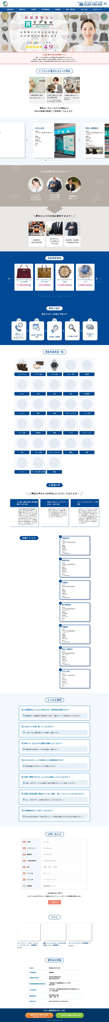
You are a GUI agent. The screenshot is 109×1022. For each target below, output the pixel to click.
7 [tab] (63, 160)
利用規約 (70, 896)
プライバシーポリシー (60, 896)
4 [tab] (57, 50)
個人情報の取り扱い (52, 893)
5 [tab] (57, 160)
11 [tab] (68, 296)
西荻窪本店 (10, 9)
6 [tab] (60, 160)
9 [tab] (62, 296)
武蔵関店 (58, 9)
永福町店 (33, 9)
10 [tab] (65, 296)
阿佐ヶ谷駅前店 (70, 9)
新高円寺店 (22, 9)
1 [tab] (51, 50)
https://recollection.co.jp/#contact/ (58, 1001)
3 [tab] (55, 50)
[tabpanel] (54, 32)
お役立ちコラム (97, 9)
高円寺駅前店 (46, 9)
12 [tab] (71, 296)
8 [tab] (59, 296)
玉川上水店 (84, 9)
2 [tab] (53, 50)
